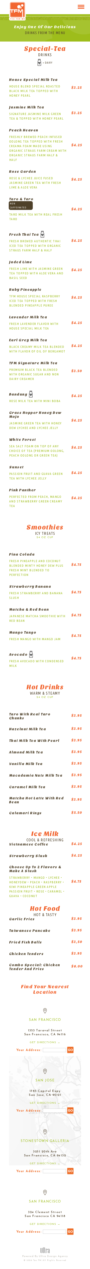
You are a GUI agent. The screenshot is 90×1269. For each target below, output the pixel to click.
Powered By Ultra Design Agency (45, 1256)
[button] (81, 7)
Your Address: (29, 1050)
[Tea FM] (17, 8)
